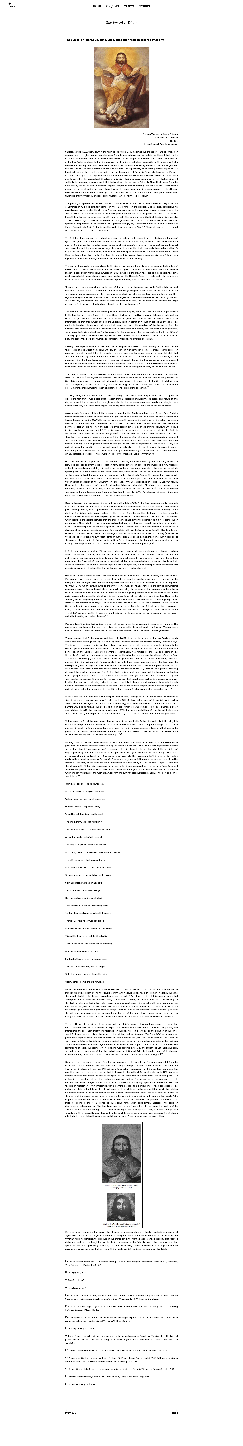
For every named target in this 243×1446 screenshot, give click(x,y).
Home (97, 6)
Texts (129, 6)
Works (144, 6)
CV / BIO (112, 6)
